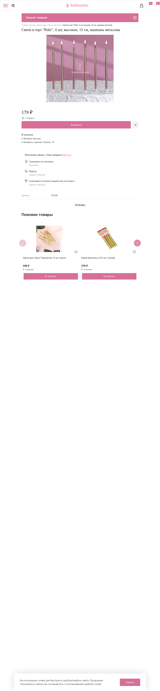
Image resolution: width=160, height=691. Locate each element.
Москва (67, 155)
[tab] (80, 205)
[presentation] (22, 243)
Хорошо (130, 682)
